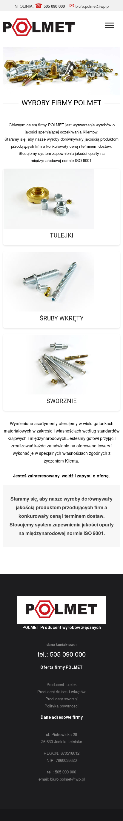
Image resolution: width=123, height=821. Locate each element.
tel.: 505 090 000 (62, 653)
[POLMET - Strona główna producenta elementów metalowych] (39, 34)
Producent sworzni (61, 699)
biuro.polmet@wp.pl (89, 6)
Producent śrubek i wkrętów (61, 691)
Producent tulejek (62, 684)
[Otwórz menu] (109, 26)
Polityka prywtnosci (61, 706)
